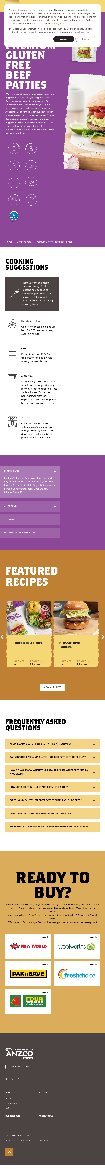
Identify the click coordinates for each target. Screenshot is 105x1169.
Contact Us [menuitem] (11, 1103)
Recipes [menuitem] (43, 1092)
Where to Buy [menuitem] (46, 1116)
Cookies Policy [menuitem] (43, 1140)
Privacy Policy (58, 24)
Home (8, 242)
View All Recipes (52, 687)
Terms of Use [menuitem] (10, 1140)
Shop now (28, 950)
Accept (64, 39)
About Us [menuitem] (9, 1098)
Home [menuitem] (8, 1092)
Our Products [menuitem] (12, 1116)
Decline (86, 39)
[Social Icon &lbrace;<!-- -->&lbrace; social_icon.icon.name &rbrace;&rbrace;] (7, 1079)
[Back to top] (9, 1152)
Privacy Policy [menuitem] (26, 1140)
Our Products (24, 242)
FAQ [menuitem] (7, 1108)
